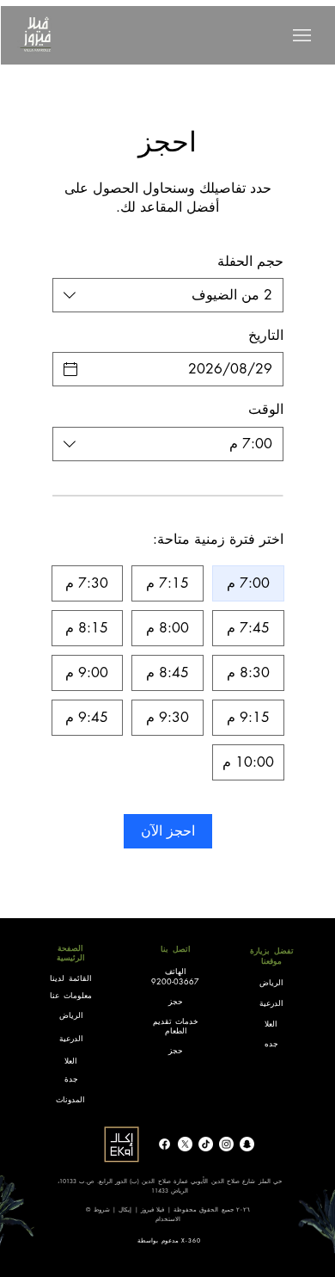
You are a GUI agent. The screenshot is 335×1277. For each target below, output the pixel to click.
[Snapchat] (247, 1144)
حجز (175, 1001)
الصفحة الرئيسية (71, 952)
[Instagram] (226, 1144)
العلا (271, 1023)
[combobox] (167, 295)
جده (271, 1043)
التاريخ (265, 335)
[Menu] (302, 35)
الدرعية (71, 1038)
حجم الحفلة (250, 261)
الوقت (265, 409)
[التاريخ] (70, 369)
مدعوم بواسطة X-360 (169, 1240)
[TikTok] (205, 1144)
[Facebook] (164, 1144)
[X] (185, 1144)
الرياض (271, 982)
